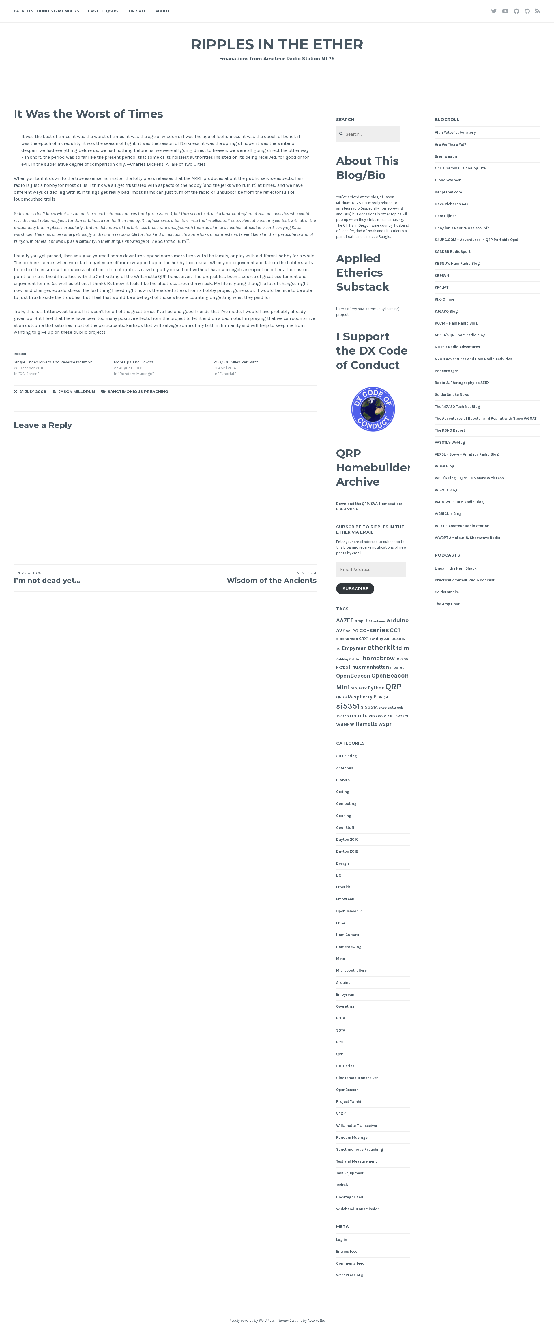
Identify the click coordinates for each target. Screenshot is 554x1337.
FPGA (340, 923)
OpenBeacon (353, 675)
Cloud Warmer (448, 180)
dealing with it (64, 192)
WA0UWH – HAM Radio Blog (459, 502)
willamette (363, 724)
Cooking (343, 816)
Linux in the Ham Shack (455, 568)
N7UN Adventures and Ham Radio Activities (473, 359)
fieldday (342, 659)
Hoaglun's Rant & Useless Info (462, 228)
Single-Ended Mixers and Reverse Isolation (53, 362)
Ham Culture (347, 935)
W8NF (342, 724)
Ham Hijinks (445, 216)
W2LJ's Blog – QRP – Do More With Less (469, 478)
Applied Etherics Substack (362, 273)
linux (355, 667)
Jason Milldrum (77, 391)
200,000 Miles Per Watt (236, 362)
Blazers (343, 780)
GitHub (355, 659)
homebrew (378, 658)
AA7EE (345, 620)
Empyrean (354, 648)
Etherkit (343, 887)
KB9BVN (442, 275)
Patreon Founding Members (46, 11)
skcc (383, 707)
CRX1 (363, 638)
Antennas (344, 768)
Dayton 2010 (347, 839)
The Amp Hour (447, 604)
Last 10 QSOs (103, 11)
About (162, 11)
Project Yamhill (350, 1101)
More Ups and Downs (134, 362)
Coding (342, 792)
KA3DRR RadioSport (453, 251)
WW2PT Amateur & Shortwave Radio (467, 538)
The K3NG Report (450, 430)
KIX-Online (444, 299)
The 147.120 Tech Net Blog (457, 406)
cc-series (374, 630)
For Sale (136, 11)
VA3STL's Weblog (450, 442)
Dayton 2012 (347, 851)
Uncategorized (349, 1197)
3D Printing (346, 756)
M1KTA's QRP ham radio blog (460, 335)
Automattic (316, 1320)
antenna (379, 621)
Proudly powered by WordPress (252, 1320)
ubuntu (359, 716)
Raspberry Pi (363, 697)
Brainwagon (446, 156)
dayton (383, 638)
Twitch (342, 716)
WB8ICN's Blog (448, 514)
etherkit (382, 647)
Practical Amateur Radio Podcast (465, 580)
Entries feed (347, 1251)
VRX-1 (389, 716)
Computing (346, 803)
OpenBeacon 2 (349, 911)
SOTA (340, 1030)
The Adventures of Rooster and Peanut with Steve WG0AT (485, 418)
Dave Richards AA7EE (454, 204)
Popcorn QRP (446, 371)
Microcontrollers (351, 970)
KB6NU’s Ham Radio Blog (457, 263)
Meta (340, 958)
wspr (385, 723)
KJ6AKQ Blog (446, 311)
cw (372, 638)
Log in (341, 1239)
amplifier (364, 620)
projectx (359, 688)
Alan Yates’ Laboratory (455, 132)
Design (342, 863)
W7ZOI (402, 716)
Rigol (383, 697)
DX (338, 875)
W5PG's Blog (446, 490)
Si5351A (369, 707)
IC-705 (402, 659)
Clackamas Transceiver (357, 1078)
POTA (340, 1018)
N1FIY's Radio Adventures (457, 347)
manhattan (375, 667)
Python (376, 688)
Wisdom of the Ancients (271, 577)
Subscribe (355, 588)
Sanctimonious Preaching (138, 391)
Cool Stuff (345, 827)
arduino (398, 620)
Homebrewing (349, 947)
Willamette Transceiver (357, 1125)
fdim (402, 648)
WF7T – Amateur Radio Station (462, 526)
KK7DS (342, 667)
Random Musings (352, 1137)
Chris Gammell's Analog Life (460, 168)
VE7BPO (376, 716)
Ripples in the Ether (277, 44)
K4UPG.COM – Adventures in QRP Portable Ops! (476, 240)
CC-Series (345, 1066)
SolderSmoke (447, 592)
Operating (345, 1006)
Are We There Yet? (450, 144)
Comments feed (350, 1263)
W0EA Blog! (445, 466)
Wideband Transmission (358, 1209)
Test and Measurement (356, 1161)
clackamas (347, 638)
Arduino (343, 982)
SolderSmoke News (452, 394)
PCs (339, 1042)
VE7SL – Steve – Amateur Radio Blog (467, 454)
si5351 (348, 706)
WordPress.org (349, 1275)
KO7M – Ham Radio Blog (456, 323)
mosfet (397, 667)
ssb (400, 707)
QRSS (341, 697)
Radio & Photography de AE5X (462, 383)
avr (340, 630)
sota (392, 707)
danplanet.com (448, 192)
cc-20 (351, 630)
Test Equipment (350, 1173)
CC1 (395, 630)
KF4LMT (441, 287)
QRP (393, 686)
